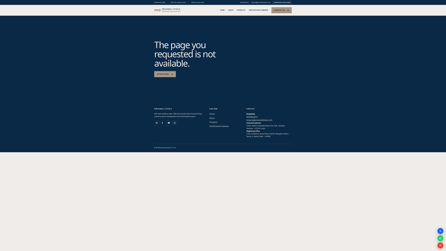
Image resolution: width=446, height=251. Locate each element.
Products (241, 10)
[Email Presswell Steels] (440, 245)
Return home (163, 74)
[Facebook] (162, 122)
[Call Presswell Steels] (440, 231)
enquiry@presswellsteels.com (260, 2)
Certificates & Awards (258, 10)
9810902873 (244, 2)
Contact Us (279, 10)
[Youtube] (168, 122)
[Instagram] (156, 122)
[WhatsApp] (174, 122)
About (230, 10)
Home (222, 10)
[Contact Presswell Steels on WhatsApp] (440, 238)
